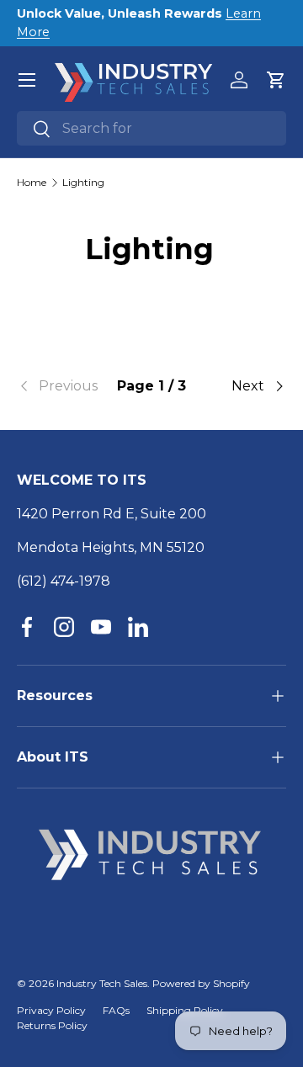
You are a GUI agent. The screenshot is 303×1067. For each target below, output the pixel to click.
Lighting (83, 183)
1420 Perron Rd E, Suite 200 (111, 514)
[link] (62, 386)
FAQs (116, 1010)
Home (31, 183)
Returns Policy (52, 1025)
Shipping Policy (184, 1010)
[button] (276, 79)
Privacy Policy (51, 1010)
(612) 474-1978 (63, 581)
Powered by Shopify (201, 983)
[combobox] (151, 128)
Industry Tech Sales (101, 983)
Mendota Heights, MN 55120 (111, 547)
